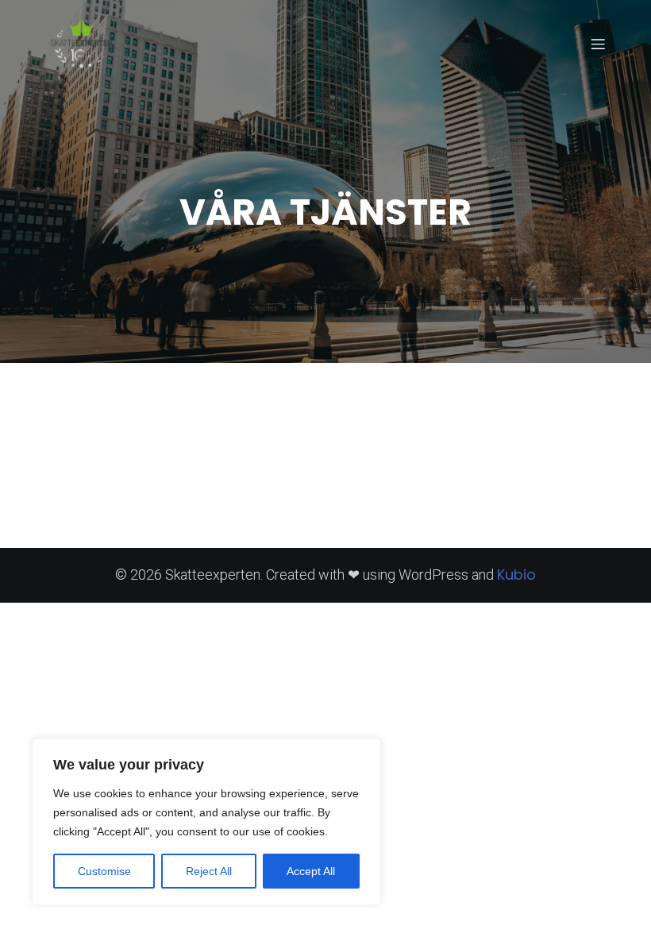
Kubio (516, 574)
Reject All (209, 871)
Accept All (311, 871)
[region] (206, 821)
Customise (104, 871)
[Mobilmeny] (597, 43)
